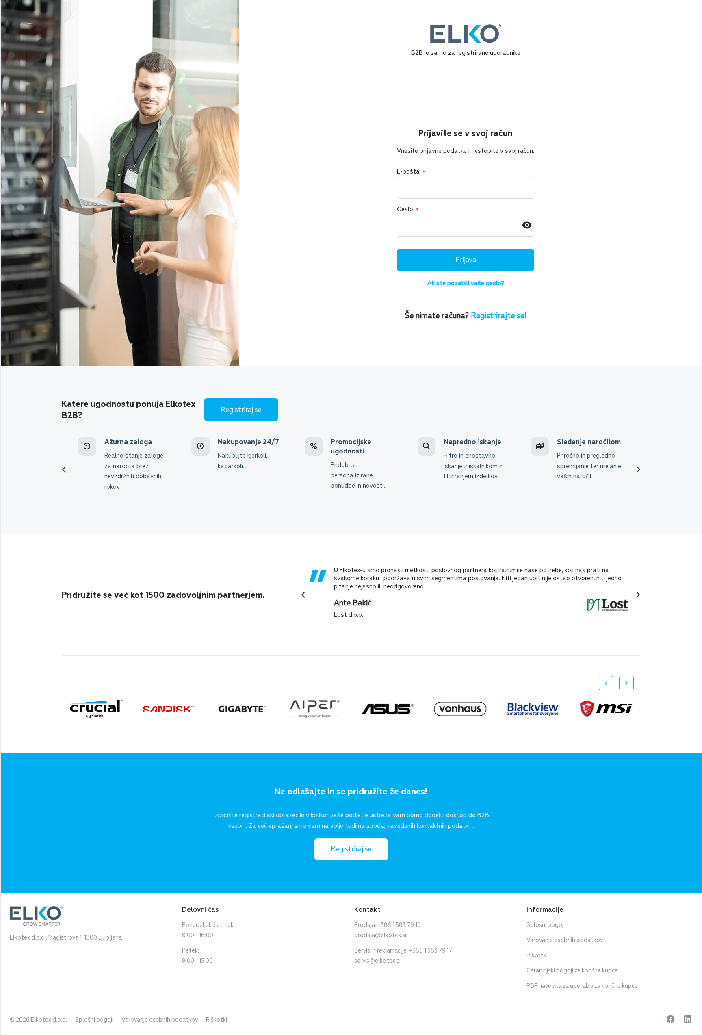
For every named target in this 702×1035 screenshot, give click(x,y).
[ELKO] (465, 28)
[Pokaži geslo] (526, 225)
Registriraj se (241, 409)
